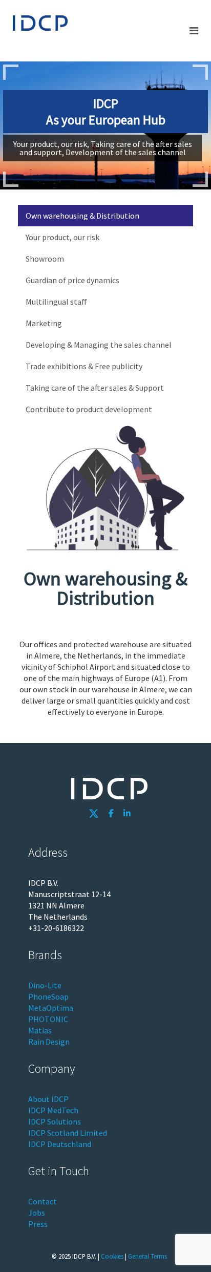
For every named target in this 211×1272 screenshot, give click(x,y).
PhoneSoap (48, 996)
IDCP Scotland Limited (67, 1133)
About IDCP (48, 1099)
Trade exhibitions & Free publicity (84, 366)
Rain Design (49, 1041)
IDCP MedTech (53, 1110)
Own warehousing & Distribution (82, 215)
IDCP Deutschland (59, 1144)
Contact (42, 1201)
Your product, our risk (62, 237)
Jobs (36, 1212)
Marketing (44, 323)
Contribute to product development (89, 409)
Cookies (112, 1256)
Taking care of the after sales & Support (95, 388)
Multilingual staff (56, 301)
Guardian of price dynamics (72, 280)
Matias (40, 1030)
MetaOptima (50, 1008)
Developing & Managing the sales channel (99, 345)
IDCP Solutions (54, 1121)
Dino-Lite (44, 985)
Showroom (45, 258)
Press (38, 1224)
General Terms (147, 1256)
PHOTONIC (48, 1019)
